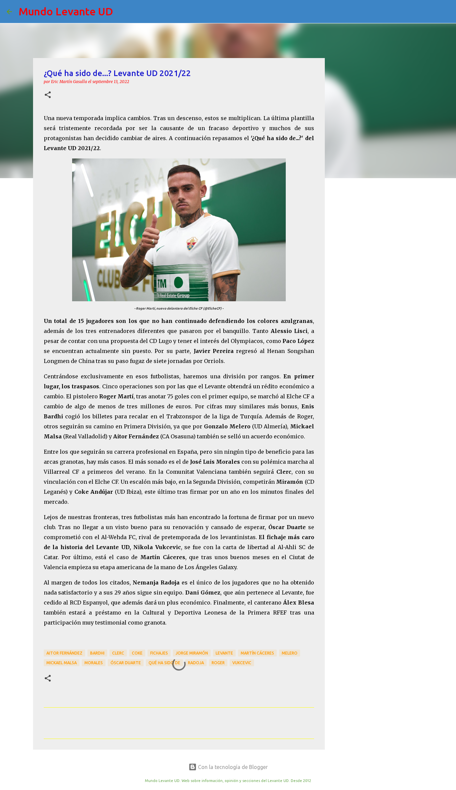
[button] (48, 95)
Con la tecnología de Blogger (232, 767)
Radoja (196, 663)
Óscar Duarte (125, 663)
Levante (224, 653)
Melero (289, 653)
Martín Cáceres (257, 653)
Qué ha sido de (164, 663)
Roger (218, 663)
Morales (93, 663)
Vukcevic (241, 663)
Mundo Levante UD (66, 11)
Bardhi (97, 653)
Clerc (118, 653)
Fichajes (159, 653)
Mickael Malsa (61, 663)
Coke (137, 653)
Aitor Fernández (64, 653)
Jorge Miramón (192, 653)
